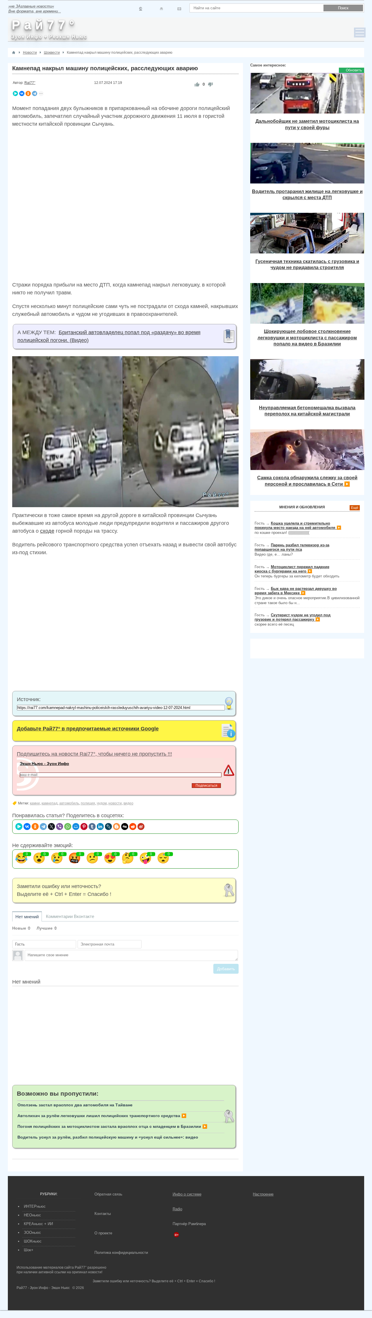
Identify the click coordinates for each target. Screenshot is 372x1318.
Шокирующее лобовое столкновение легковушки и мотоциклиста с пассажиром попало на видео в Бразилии (307, 337)
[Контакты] (161, 8)
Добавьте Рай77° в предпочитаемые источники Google (88, 729)
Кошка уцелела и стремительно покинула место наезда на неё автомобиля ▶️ (298, 525)
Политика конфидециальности (121, 1252)
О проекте (103, 1233)
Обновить (354, 70)
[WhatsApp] (67, 826)
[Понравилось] (197, 84)
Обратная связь (108, 1194)
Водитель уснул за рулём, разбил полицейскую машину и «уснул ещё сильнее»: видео (107, 1137)
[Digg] (124, 826)
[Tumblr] (92, 826)
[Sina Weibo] (140, 826)
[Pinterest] (84, 826)
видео (128, 803)
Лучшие (45, 928)
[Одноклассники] (28, 93)
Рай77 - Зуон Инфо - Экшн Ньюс (43, 1288)
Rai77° (29, 83)
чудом (102, 803)
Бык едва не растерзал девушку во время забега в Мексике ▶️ (296, 590)
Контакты (102, 1213)
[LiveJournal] (108, 826)
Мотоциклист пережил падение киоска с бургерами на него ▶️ (292, 569)
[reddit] (132, 826)
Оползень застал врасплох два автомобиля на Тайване (75, 1105)
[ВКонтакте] (21, 93)
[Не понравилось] (210, 84)
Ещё (354, 508)
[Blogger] (116, 826)
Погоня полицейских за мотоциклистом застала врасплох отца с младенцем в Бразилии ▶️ (112, 1126)
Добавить (226, 968)
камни (35, 803)
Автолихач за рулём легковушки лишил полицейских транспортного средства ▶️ (101, 1115)
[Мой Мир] (75, 826)
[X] (51, 826)
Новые (19, 928)
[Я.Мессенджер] (15, 93)
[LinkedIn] (100, 826)
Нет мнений (27, 916)
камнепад (50, 803)
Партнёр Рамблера (189, 1224)
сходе (47, 531)
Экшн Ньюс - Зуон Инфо (44, 763)
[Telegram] (34, 93)
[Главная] (13, 52)
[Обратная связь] (179, 8)
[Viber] (59, 826)
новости (115, 803)
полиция (88, 803)
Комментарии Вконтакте (70, 916)
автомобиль (69, 803)
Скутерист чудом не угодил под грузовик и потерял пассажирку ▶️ (292, 617)
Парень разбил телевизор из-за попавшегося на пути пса (292, 547)
